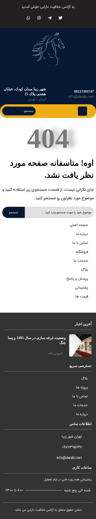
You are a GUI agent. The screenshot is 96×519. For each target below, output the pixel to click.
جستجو (13, 212)
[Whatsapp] (28, 18)
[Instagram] (39, 18)
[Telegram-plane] (49, 18)
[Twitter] (60, 18)
